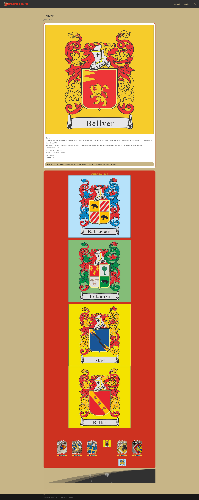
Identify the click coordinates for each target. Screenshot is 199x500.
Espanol (177, 4)
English (186, 4)
